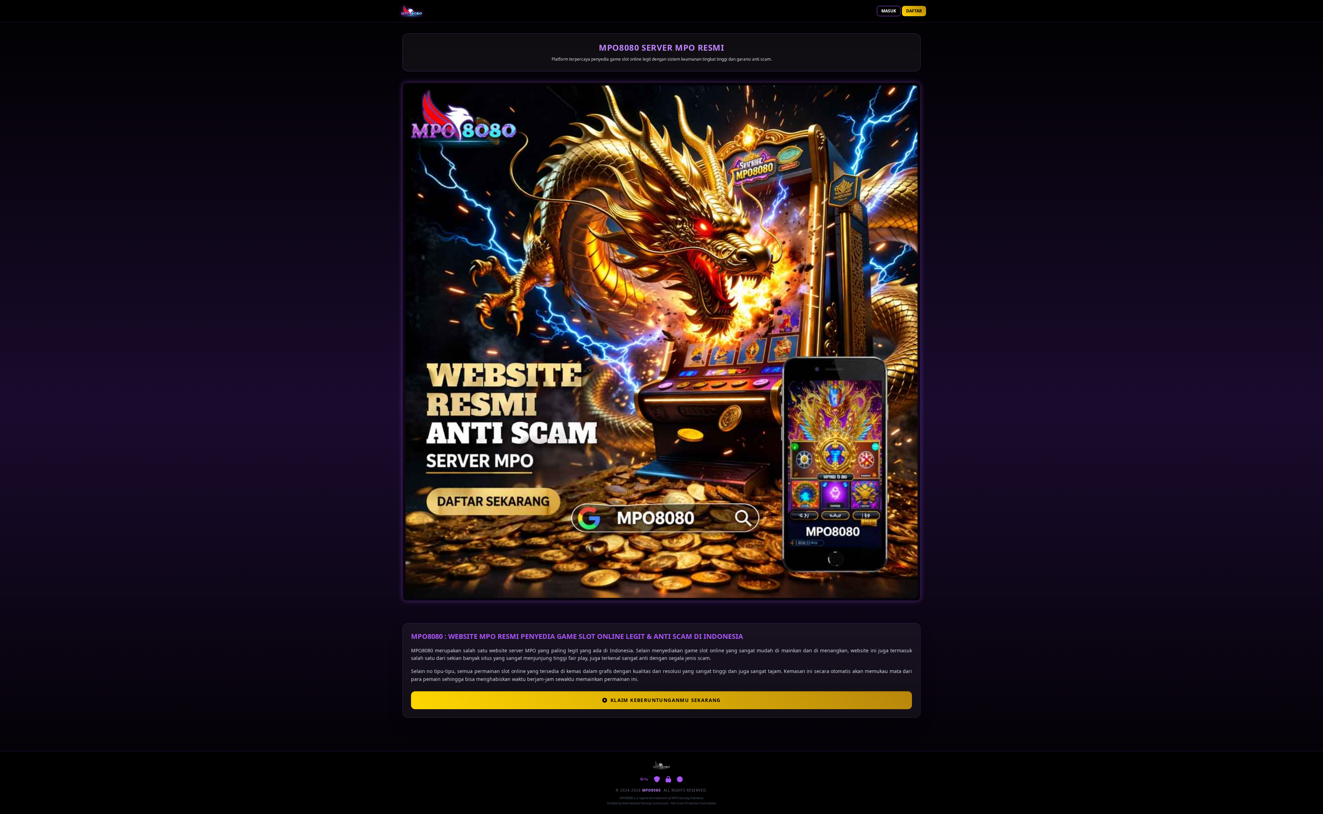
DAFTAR (914, 11)
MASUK (888, 11)
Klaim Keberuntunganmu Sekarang (666, 700)
